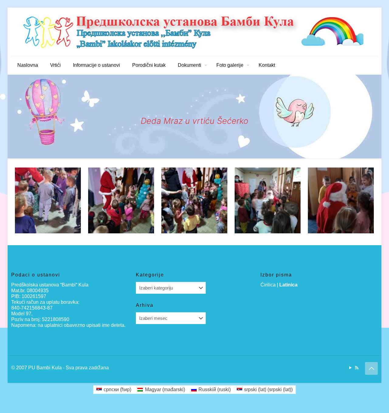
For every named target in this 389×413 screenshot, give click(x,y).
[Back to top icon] (371, 368)
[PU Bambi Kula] (194, 32)
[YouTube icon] (350, 367)
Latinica (288, 284)
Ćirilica (268, 284)
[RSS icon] (356, 367)
